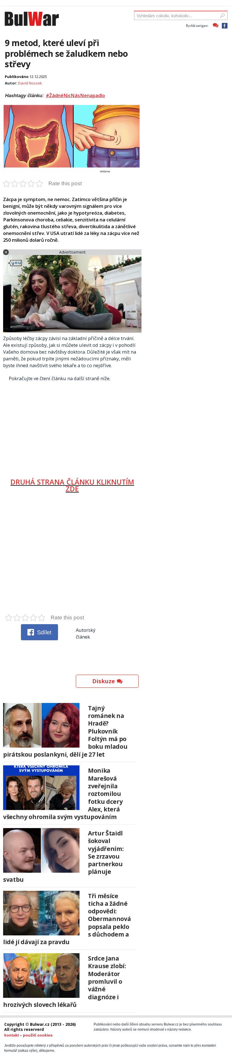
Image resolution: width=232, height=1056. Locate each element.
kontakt (11, 1035)
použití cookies (38, 1035)
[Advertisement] (72, 427)
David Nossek (30, 83)
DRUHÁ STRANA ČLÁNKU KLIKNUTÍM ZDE (72, 485)
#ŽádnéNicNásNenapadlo (75, 95)
